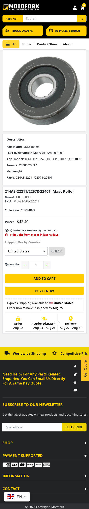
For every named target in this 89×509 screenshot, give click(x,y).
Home (26, 44)
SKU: (8, 201)
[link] (75, 367)
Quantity (12, 264)
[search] (81, 18)
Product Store (47, 44)
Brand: (10, 197)
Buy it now (44, 291)
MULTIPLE (24, 197)
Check (56, 251)
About (67, 44)
